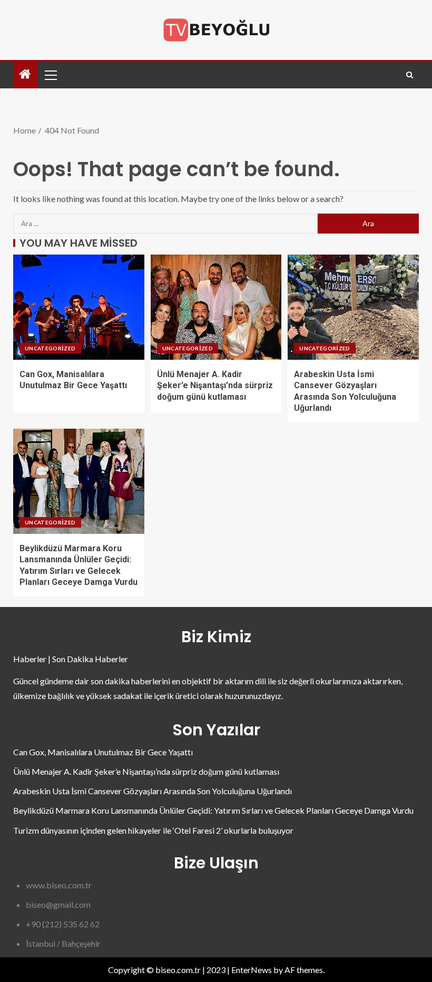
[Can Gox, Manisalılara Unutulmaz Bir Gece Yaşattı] (78, 307)
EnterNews (251, 970)
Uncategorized (50, 348)
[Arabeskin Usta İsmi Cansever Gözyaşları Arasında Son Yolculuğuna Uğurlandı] (353, 307)
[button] (50, 75)
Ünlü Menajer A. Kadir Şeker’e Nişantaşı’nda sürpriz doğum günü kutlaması (215, 385)
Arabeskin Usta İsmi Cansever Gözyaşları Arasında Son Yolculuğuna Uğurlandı (152, 791)
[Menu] (50, 75)
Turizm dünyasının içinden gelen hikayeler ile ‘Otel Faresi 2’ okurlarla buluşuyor (153, 830)
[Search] (409, 75)
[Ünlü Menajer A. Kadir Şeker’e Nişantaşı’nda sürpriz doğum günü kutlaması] (216, 307)
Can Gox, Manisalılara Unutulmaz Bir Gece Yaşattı (103, 752)
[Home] (25, 74)
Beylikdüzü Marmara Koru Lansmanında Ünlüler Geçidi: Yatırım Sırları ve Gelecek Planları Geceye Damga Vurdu (213, 810)
